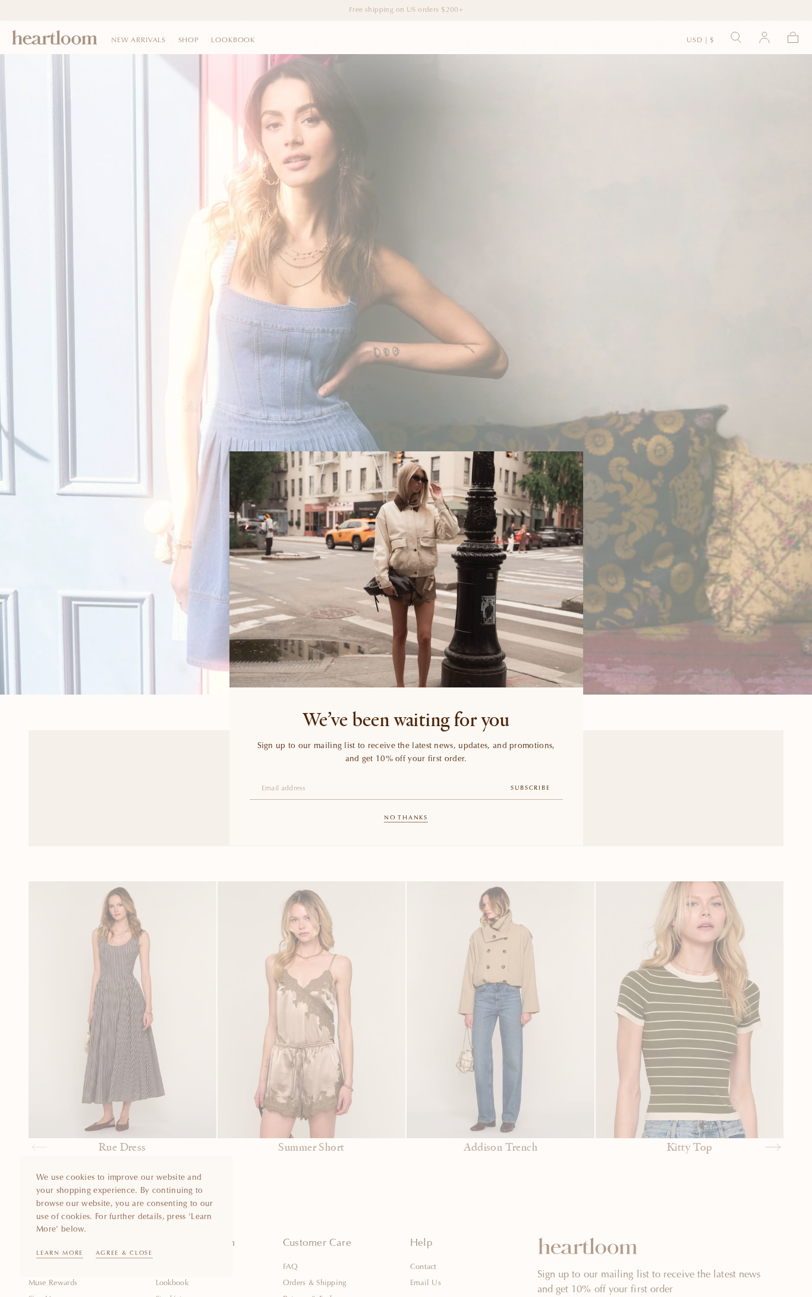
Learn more (59, 1254)
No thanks (405, 818)
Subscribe (530, 789)
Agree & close (124, 1254)
